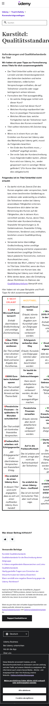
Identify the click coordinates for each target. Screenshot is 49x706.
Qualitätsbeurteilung (17, 283)
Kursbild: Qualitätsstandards (14, 554)
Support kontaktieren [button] (17, 618)
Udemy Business (10, 642)
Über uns (7, 653)
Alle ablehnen (24, 690)
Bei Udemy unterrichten (13, 645)
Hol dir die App (9, 649)
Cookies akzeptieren (24, 698)
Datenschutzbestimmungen (35, 610)
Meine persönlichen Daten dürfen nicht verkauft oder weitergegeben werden (24, 682)
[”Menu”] (3, 3)
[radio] (5, 539)
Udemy (5, 12)
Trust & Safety (17, 12)
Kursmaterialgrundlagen (13, 15)
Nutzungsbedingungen (11, 610)
